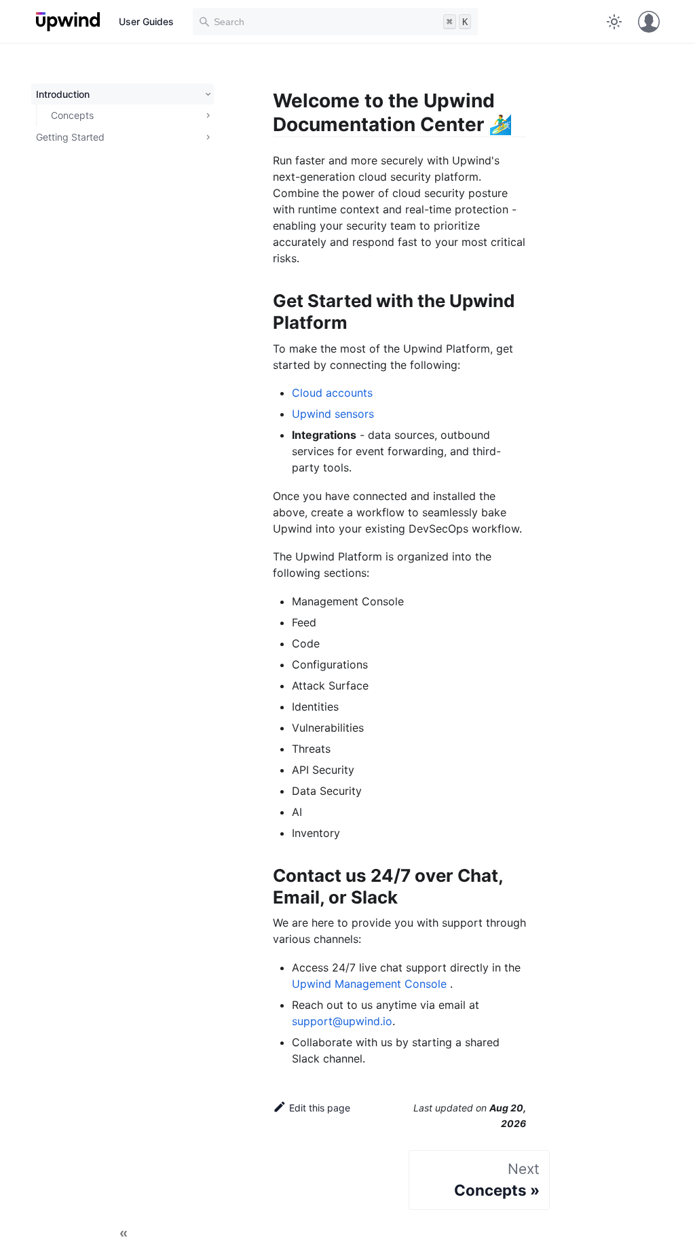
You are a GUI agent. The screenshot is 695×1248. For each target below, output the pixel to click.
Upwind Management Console (371, 984)
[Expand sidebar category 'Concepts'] (206, 115)
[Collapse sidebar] (123, 1234)
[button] (122, 137)
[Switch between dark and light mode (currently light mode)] (614, 21)
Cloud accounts (332, 392)
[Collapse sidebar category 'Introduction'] (206, 94)
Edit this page (319, 1107)
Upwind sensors (333, 414)
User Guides (146, 21)
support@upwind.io (342, 1021)
